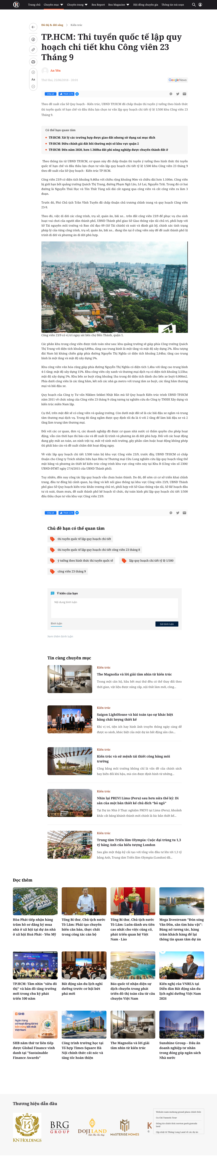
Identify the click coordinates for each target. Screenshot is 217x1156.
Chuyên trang (75, 4)
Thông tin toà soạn (173, 4)
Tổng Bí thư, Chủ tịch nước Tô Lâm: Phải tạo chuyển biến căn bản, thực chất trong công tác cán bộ (83, 927)
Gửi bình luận (167, 624)
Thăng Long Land (177, 1132)
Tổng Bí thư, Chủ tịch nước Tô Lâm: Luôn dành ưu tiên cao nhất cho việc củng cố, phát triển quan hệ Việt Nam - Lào (133, 929)
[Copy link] (33, 50)
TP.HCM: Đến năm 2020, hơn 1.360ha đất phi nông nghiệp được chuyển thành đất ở (108, 150)
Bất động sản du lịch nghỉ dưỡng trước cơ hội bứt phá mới (82, 989)
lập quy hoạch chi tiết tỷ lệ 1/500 (151, 560)
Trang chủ (34, 4)
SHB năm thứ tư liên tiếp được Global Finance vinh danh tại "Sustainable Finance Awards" (34, 1050)
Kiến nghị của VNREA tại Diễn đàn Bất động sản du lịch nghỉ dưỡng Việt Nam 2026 (180, 991)
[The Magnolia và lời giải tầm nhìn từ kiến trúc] (69, 679)
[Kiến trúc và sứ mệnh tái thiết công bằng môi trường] (69, 761)
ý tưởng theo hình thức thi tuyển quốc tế (85, 560)
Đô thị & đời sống (52, 25)
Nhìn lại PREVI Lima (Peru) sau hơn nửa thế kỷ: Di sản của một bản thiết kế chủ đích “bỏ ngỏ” (138, 800)
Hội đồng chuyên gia (145, 4)
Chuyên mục (51, 4)
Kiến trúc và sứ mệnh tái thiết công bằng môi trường (133, 758)
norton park (182, 1123)
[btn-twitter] (178, 94)
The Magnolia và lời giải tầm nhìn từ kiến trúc (134, 674)
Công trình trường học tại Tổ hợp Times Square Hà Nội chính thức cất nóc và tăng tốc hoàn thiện (82, 1050)
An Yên (55, 70)
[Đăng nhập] (200, 6)
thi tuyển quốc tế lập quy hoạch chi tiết (84, 539)
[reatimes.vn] (16, 4)
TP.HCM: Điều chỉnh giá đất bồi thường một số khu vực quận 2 (94, 144)
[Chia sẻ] (33, 39)
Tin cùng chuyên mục (69, 658)
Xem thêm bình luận (60, 636)
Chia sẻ (50, 94)
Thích (68, 94)
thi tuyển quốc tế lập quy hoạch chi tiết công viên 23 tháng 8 (99, 550)
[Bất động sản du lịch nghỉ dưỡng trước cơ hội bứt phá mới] (84, 965)
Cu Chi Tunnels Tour (166, 1117)
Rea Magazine (116, 4)
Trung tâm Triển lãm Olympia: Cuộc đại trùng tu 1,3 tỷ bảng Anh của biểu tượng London (139, 842)
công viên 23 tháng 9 (72, 571)
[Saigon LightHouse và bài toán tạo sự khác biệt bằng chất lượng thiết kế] (69, 719)
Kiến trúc (76, 25)
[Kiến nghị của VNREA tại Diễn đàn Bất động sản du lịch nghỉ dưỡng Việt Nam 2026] (181, 965)
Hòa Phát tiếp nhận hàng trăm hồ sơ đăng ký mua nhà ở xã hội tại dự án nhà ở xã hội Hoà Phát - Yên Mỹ (34, 927)
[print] (33, 62)
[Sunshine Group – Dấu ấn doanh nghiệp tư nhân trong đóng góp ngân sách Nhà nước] (181, 1025)
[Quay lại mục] (33, 27)
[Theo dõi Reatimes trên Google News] (177, 80)
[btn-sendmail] (184, 94)
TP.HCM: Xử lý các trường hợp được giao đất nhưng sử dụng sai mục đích (102, 137)
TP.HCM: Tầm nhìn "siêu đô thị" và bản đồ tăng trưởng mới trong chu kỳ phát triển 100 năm (35, 991)
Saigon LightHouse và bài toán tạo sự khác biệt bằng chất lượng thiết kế (135, 717)
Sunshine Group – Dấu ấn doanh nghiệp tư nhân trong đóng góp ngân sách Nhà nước (180, 1050)
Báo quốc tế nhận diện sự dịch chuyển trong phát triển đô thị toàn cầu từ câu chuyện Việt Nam (133, 991)
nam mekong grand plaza (177, 1111)
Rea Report (98, 4)
